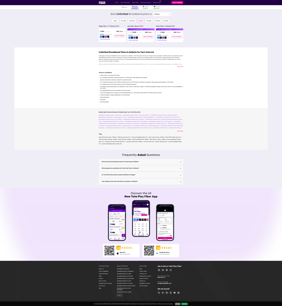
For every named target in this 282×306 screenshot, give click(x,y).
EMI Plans (102, 99)
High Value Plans (104, 97)
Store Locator (102, 281)
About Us (101, 268)
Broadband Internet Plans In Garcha (113, 121)
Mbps (119, 31)
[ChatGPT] (159, 270)
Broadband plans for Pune (124, 281)
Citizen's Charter (143, 278)
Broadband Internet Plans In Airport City (111, 115)
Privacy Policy (143, 271)
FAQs (140, 268)
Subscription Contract (145, 276)
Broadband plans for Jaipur (124, 273)
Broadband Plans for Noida (124, 292)
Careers (101, 278)
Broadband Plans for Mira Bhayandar (124, 289)
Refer (100, 276)
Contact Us (142, 281)
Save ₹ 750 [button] (145, 8)
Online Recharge (125, 2)
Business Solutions (146, 2)
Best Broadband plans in (131, 14)
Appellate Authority (144, 283)
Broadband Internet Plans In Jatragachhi (161, 121)
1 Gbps (115, 20)
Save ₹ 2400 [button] (156, 8)
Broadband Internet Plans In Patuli (116, 127)
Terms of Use (143, 273)
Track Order (135, 2)
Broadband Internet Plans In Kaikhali (129, 123)
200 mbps (140, 20)
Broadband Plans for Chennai (125, 283)
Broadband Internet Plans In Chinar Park (169, 117)
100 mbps (157, 20)
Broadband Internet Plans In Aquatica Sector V (137, 115)
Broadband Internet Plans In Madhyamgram (120, 125)
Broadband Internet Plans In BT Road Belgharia (142, 117)
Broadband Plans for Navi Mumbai (126, 285)
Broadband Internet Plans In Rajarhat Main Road (167, 127)
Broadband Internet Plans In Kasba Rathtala (154, 123)
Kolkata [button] (157, 14)
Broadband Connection (123, 268)
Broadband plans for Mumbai (125, 276)
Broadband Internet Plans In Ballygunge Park (164, 115)
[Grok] (170, 270)
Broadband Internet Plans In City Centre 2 (111, 119)
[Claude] (166, 270)
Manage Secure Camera (105, 283)
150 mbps (149, 20)
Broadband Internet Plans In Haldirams (136, 121)
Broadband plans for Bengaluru (125, 271)
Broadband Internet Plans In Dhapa (134, 119)
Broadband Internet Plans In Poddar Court (140, 127)
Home (116, 2)
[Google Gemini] (162, 270)
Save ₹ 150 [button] (134, 8)
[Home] (102, 2)
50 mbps (165, 20)
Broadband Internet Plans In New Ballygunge (147, 125)
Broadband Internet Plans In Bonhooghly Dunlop (113, 117)
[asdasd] (159, 292)
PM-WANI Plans (104, 101)
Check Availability (103, 271)
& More (111, 36)
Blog (100, 288)
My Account (102, 285)
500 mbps (123, 20)
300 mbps (132, 20)
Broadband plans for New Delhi (125, 278)
